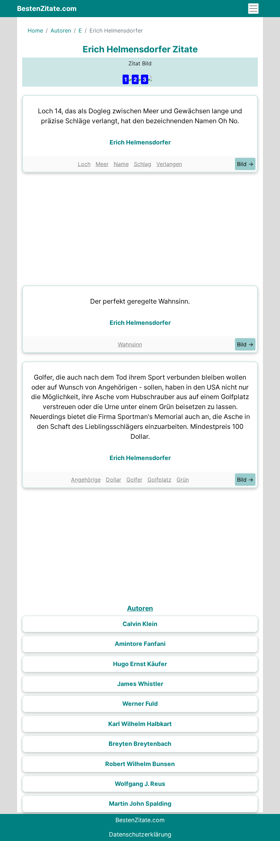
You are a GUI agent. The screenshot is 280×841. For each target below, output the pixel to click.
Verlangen (169, 164)
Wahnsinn (130, 344)
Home (35, 30)
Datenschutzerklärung (140, 834)
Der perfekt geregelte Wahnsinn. (140, 301)
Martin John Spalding (140, 803)
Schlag (142, 164)
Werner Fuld (140, 703)
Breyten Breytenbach (140, 743)
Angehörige (86, 479)
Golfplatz (159, 479)
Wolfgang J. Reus (140, 783)
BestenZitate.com (46, 8)
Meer (102, 164)
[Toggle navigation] (253, 8)
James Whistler (140, 683)
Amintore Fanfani (140, 643)
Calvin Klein (140, 623)
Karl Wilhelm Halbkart (140, 723)
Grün (183, 479)
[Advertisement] (140, 227)
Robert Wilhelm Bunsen (140, 763)
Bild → (245, 164)
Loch (84, 164)
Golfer (134, 479)
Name (121, 164)
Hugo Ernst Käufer (140, 663)
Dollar (113, 479)
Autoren (61, 30)
